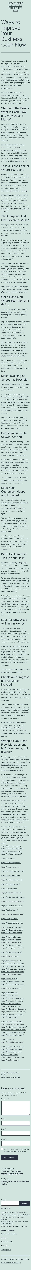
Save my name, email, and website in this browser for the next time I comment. (16, 1150)
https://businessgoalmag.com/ (12, 981)
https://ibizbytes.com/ (9, 910)
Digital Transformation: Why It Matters (14, 1226)
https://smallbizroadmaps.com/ (12, 1024)
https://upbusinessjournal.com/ (12, 1046)
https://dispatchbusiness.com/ (12, 1057)
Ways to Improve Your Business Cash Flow (15, 1215)
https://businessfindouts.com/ (12, 1014)
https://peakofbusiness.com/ (12, 906)
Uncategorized (15, 1077)
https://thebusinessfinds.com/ (12, 1035)
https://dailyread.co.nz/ (10, 956)
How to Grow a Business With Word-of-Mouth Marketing (14, 1222)
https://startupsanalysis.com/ (12, 1001)
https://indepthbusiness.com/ (12, 1042)
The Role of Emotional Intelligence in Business (13, 1218)
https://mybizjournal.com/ (10, 867)
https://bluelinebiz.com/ (10, 1060)
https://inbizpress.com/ (9, 995)
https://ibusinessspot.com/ (11, 863)
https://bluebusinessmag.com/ (12, 966)
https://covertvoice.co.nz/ (11, 940)
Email (3, 1129)
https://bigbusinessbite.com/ (12, 1022)
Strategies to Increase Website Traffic (14, 1212)
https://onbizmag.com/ (9, 1055)
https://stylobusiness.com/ (11, 988)
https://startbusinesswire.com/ (12, 974)
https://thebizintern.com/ (10, 1006)
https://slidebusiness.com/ (11, 846)
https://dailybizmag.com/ (10, 876)
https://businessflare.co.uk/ (11, 933)
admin (5, 1075)
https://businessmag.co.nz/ (11, 952)
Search (3, 1200)
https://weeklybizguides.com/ (12, 948)
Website (4, 1139)
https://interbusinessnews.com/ (13, 1032)
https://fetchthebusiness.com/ (12, 972)
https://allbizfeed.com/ (9, 993)
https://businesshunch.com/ (11, 945)
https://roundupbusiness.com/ (12, 871)
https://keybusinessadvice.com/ (13, 897)
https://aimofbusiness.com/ (11, 851)
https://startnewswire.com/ (11, 1052)
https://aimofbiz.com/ (9, 888)
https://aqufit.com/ (8, 858)
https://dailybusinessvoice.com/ (13, 969)
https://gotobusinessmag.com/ (12, 901)
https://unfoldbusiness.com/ (11, 893)
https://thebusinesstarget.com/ (12, 984)
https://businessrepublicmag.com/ (14, 1027)
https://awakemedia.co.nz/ (11, 937)
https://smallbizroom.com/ (11, 961)
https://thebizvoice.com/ (10, 884)
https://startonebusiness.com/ (12, 964)
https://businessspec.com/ (11, 1004)
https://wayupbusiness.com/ (11, 880)
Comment (5, 1099)
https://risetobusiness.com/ (11, 854)
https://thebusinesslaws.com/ (12, 914)
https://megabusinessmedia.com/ (13, 1012)
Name (3, 1119)
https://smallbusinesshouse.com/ (13, 1030)
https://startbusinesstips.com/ (12, 849)
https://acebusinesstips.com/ (12, 930)
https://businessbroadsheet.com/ (13, 1009)
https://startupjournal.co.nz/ (11, 942)
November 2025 (6, 1242)
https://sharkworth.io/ (9, 979)
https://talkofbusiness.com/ (11, 927)
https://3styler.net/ (8, 1039)
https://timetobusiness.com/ (11, 1049)
